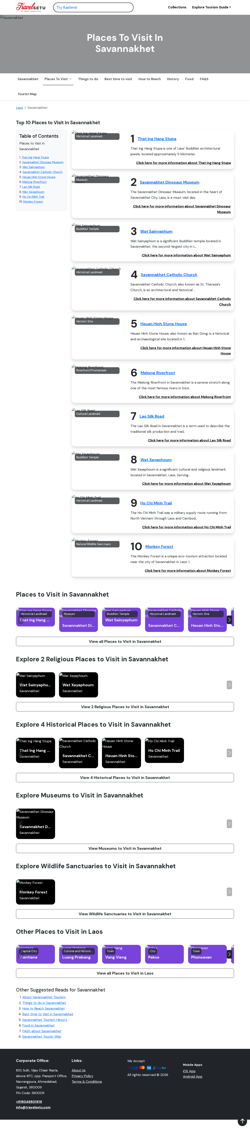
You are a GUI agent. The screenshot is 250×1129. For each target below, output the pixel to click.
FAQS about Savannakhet (41, 1031)
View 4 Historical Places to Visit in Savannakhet (125, 777)
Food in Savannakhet (38, 1025)
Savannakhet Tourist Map (41, 1036)
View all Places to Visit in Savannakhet (125, 641)
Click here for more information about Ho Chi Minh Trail (186, 527)
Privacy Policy (82, 1076)
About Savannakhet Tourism (44, 997)
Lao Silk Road (31, 187)
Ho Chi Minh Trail (33, 197)
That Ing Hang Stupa (35, 157)
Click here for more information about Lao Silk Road (189, 440)
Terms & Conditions (87, 1081)
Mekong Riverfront (34, 182)
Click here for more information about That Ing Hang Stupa (183, 163)
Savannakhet (28, 79)
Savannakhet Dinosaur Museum (42, 162)
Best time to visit (118, 79)
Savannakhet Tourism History (44, 1020)
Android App (192, 1076)
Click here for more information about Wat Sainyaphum (186, 255)
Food (189, 79)
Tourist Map (27, 94)
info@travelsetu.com (33, 1107)
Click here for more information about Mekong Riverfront (185, 397)
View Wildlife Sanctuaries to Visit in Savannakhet (125, 913)
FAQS (204, 79)
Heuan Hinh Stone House (38, 177)
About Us (79, 1070)
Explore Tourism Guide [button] (210, 7)
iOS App (189, 1071)
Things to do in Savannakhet (44, 1003)
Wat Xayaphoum (33, 192)
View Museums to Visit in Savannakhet (125, 848)
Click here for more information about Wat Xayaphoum (186, 484)
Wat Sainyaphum (33, 167)
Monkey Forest (33, 202)
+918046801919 (29, 1102)
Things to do (88, 79)
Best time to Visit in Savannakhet (47, 1014)
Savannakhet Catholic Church (42, 172)
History (173, 79)
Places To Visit (57, 79)
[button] (229, 619)
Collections (177, 7)
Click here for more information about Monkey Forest (188, 570)
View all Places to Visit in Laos (125, 973)
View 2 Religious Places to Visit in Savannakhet (125, 706)
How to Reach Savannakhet (43, 1008)
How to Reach (149, 79)
